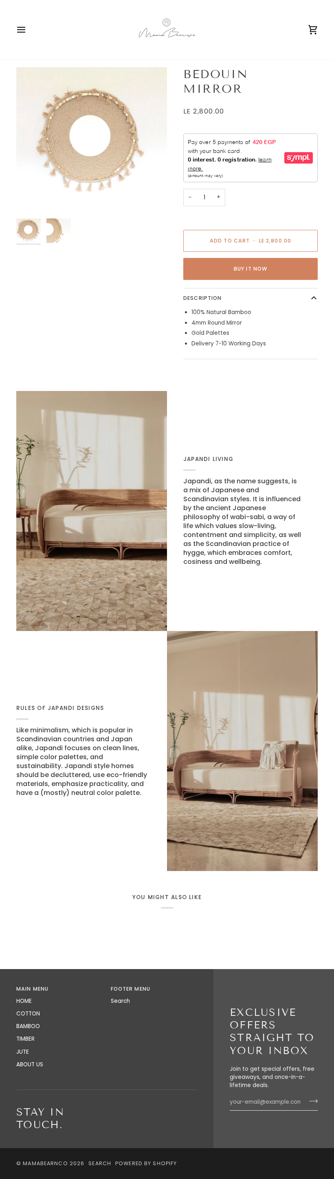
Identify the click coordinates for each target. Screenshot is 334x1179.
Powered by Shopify (146, 1163)
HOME (24, 1001)
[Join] (311, 1100)
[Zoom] (91, 140)
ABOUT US (29, 1064)
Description (202, 298)
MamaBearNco (45, 1163)
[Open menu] (28, 29)
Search (120, 1001)
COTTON (28, 1013)
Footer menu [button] (130, 988)
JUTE (22, 1052)
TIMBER (25, 1039)
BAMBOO (28, 1026)
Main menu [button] (32, 988)
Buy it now (250, 268)
